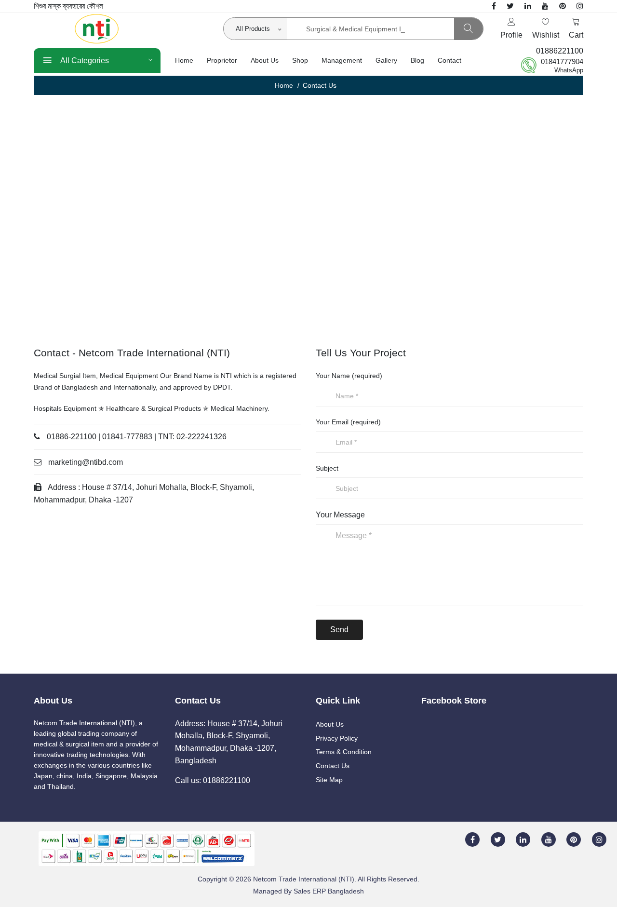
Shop (300, 60)
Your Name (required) (349, 375)
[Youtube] (545, 6)
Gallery (386, 60)
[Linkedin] (527, 6)
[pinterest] (562, 6)
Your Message (340, 515)
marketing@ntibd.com (85, 462)
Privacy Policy (337, 738)
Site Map (329, 780)
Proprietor (222, 60)
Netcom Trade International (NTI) (303, 879)
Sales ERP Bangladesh (329, 891)
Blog (417, 60)
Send (339, 629)
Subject (327, 468)
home (284, 85)
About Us (265, 60)
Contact (449, 60)
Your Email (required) (348, 422)
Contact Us (332, 766)
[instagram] (580, 6)
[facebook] (494, 6)
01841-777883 (127, 437)
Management (342, 60)
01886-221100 (71, 437)
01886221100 (559, 51)
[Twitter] (510, 6)
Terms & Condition (344, 752)
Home (184, 60)
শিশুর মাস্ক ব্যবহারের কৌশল (68, 6)
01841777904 (562, 61)
